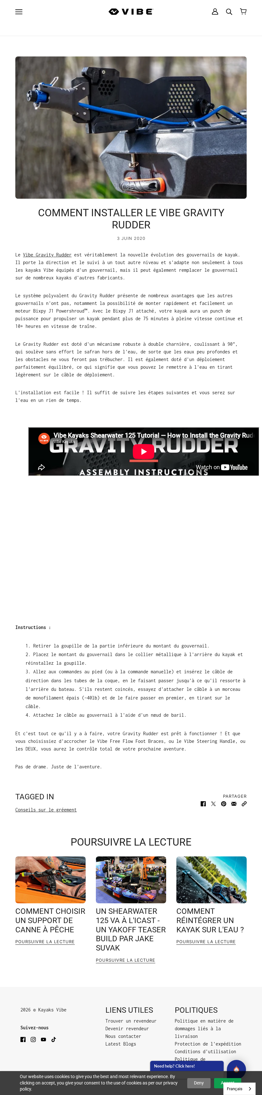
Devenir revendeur (127, 1028)
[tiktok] (54, 1039)
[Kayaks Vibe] (131, 11)
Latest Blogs (120, 1044)
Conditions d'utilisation (205, 1051)
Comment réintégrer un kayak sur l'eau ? (210, 920)
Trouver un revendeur (131, 1021)
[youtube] (43, 1039)
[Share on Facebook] (203, 803)
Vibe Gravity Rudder (47, 254)
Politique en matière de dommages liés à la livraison (204, 1028)
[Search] (229, 11)
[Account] (215, 11)
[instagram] (33, 1039)
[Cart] (243, 11)
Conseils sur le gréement (46, 809)
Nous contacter (123, 1036)
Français (235, 1088)
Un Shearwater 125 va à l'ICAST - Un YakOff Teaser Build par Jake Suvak (131, 929)
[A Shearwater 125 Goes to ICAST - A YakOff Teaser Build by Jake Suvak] (131, 879)
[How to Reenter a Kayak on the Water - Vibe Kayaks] (211, 879)
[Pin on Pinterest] (224, 803)
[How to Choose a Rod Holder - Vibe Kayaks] (50, 879)
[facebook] (23, 1039)
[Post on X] (213, 803)
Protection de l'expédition (208, 1044)
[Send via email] (234, 803)
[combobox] (239, 1089)
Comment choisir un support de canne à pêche (50, 920)
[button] (244, 803)
